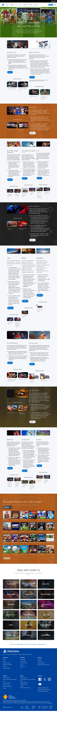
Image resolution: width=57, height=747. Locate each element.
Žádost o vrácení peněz (7, 686)
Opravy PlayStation (6, 683)
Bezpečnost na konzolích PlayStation (10, 679)
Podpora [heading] (5, 675)
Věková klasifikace (23, 682)
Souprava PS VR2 (23, 663)
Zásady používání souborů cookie (44, 707)
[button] (10, 72)
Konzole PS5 (22, 659)
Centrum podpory (6, 677)
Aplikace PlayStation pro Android (44, 689)
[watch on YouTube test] (14, 85)
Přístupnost (40, 661)
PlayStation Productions (7, 664)
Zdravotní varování (23, 684)
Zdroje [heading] (21, 675)
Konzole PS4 (22, 661)
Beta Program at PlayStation (43, 691)
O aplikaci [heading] (5, 657)
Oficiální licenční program (25, 687)
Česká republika (8, 707)
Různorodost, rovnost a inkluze (43, 664)
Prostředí (39, 659)
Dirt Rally (45, 393)
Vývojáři (21, 686)
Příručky (4, 688)
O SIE (4, 659)
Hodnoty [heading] (40, 657)
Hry (16, 4)
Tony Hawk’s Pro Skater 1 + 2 (28, 173)
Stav (4, 681)
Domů (4, 654)
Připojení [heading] (40, 675)
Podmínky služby (23, 677)
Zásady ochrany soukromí (27, 707)
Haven (11, 265)
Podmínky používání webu (34, 707)
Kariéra (4, 661)
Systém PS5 (12, 4)
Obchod (7, 4)
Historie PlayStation (6, 668)
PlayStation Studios (6, 663)
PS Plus (20, 4)
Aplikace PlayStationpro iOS (43, 687)
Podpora (35, 4)
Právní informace (23, 707)
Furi (8, 265)
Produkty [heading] (22, 657)
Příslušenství (25, 4)
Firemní (4, 666)
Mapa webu (39, 707)
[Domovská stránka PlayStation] (3, 5)
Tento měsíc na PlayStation (12, 654)
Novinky (31, 4)
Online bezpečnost (41, 663)
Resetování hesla (6, 684)
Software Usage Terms (51, 707)
